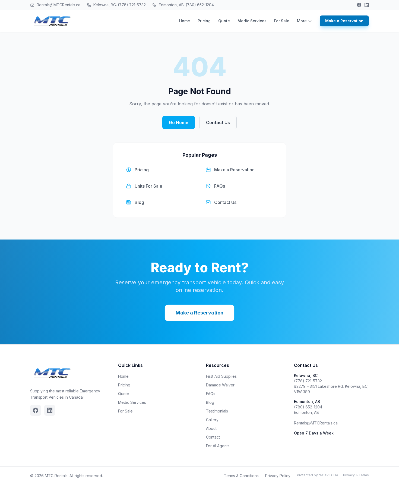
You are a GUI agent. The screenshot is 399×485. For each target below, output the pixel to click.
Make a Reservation (344, 20)
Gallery (212, 419)
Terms (364, 475)
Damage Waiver (220, 385)
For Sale (281, 20)
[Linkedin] (367, 5)
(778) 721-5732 (308, 381)
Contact (213, 437)
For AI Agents (218, 445)
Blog (210, 402)
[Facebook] (359, 5)
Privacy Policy (277, 475)
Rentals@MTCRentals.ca (58, 4)
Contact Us (218, 122)
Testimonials (217, 411)
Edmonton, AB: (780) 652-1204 (186, 4)
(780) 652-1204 (308, 407)
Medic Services (252, 20)
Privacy (349, 475)
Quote (224, 20)
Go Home (178, 122)
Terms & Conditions (241, 475)
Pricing (204, 20)
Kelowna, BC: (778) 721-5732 (119, 4)
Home (184, 20)
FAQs (210, 393)
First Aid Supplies (221, 376)
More (302, 20)
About (211, 428)
